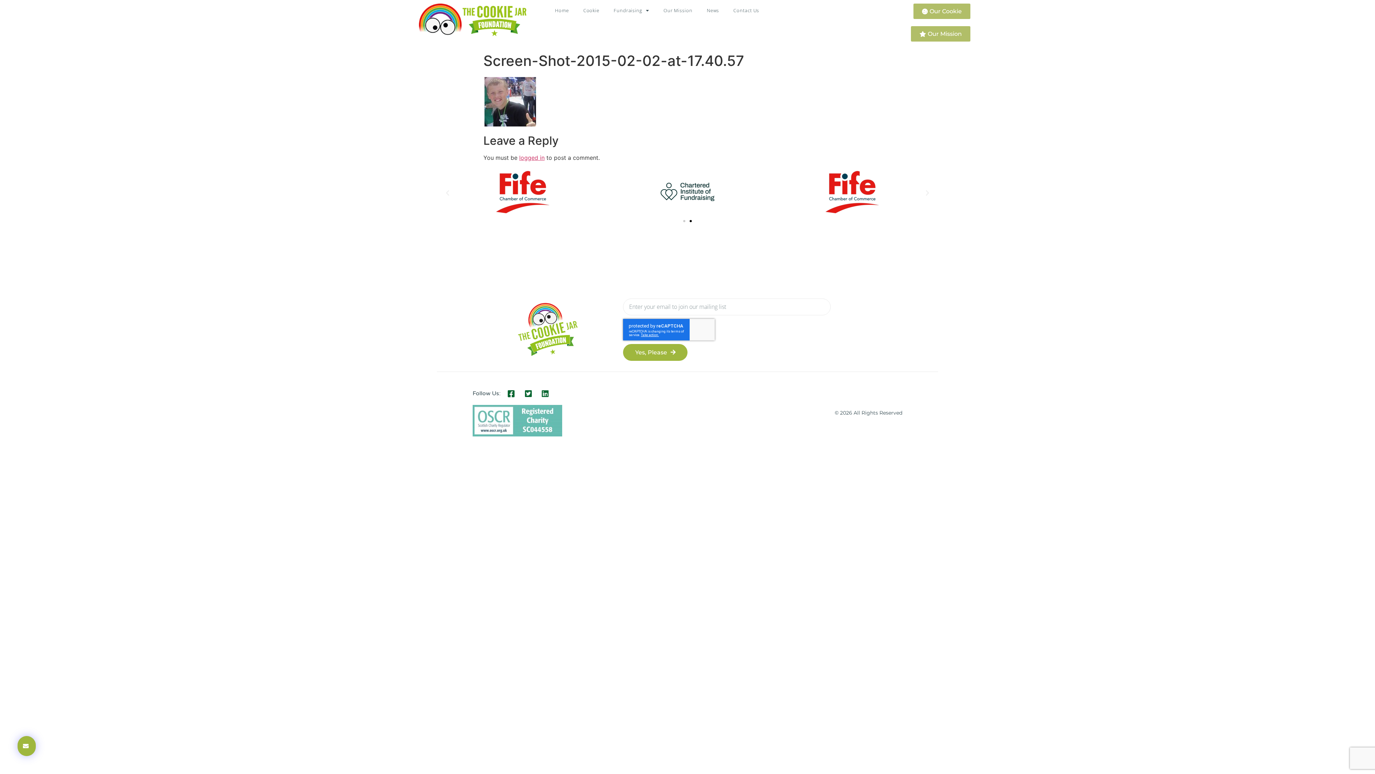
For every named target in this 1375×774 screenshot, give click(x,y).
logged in (532, 157)
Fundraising (628, 10)
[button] (447, 193)
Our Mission (678, 10)
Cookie (591, 10)
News (713, 10)
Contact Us (746, 10)
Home (562, 10)
